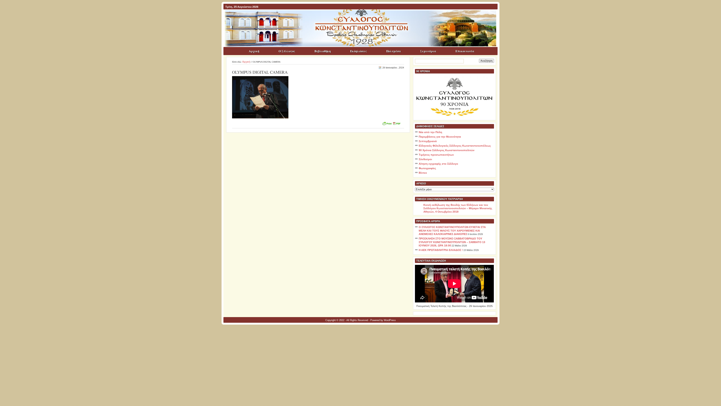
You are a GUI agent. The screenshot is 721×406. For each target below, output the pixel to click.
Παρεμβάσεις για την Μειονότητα (440, 136)
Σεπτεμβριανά (428, 141)
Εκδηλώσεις (358, 51)
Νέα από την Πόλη (430, 132)
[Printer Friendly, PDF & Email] (391, 123)
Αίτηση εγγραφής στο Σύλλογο (438, 163)
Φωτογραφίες (427, 168)
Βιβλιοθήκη (322, 51)
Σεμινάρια (428, 51)
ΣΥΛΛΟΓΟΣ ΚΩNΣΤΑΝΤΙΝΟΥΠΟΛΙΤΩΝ (362, 16)
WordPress (390, 320)
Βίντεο (423, 172)
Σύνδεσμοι (425, 159)
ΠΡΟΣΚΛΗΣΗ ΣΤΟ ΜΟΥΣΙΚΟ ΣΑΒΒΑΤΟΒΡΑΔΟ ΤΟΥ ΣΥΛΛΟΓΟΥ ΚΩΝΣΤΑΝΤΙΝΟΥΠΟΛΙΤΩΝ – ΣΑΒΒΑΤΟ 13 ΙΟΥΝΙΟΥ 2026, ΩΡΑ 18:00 (452, 242)
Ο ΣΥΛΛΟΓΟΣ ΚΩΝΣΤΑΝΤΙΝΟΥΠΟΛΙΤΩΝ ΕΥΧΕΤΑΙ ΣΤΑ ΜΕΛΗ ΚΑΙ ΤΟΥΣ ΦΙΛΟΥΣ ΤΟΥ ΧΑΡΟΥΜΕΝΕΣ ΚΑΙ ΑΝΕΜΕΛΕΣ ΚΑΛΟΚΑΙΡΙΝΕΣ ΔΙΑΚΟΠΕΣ (452, 231)
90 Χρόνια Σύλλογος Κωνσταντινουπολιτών (446, 150)
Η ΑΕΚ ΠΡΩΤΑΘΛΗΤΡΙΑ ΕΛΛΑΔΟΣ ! (441, 249)
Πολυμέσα (393, 51)
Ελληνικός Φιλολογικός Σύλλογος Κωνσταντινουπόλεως (455, 145)
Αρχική (254, 51)
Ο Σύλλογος (287, 51)
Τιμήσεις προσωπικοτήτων (436, 154)
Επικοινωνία (465, 51)
